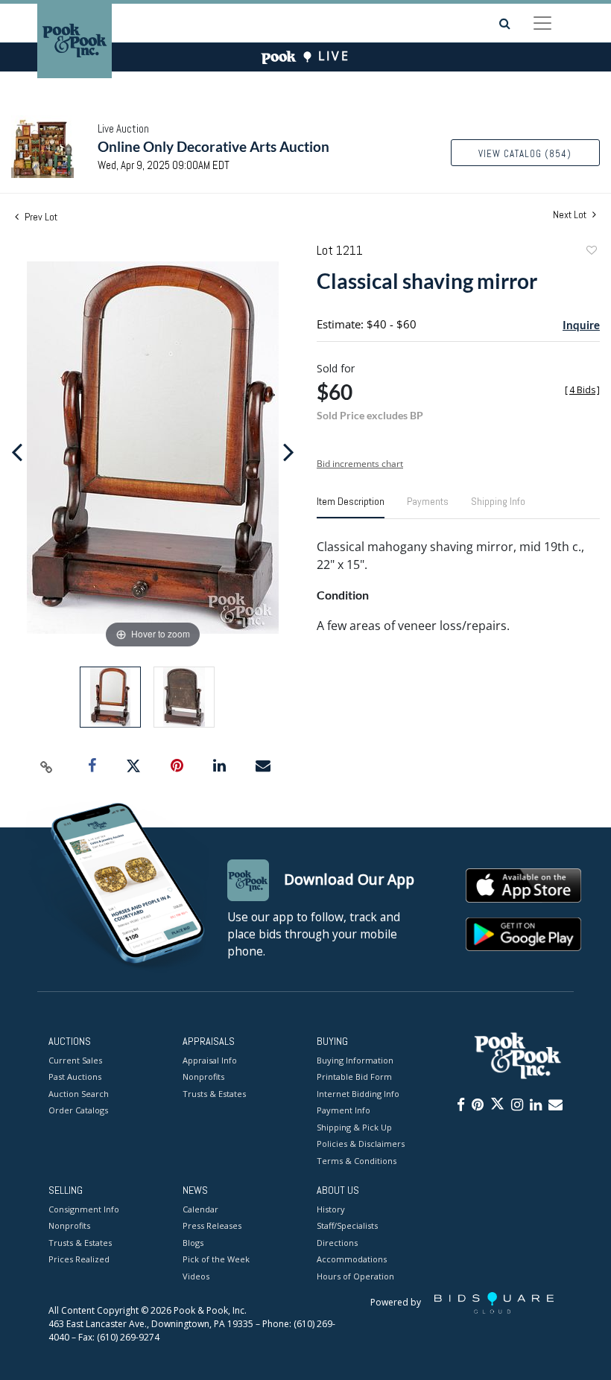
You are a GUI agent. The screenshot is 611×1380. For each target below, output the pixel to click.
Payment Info (343, 1110)
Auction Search (78, 1093)
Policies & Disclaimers (361, 1143)
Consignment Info (83, 1209)
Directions (337, 1242)
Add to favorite (591, 252)
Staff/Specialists (347, 1225)
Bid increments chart (360, 463)
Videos (196, 1276)
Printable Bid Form (354, 1076)
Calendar (200, 1209)
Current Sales (75, 1060)
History (331, 1209)
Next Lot (571, 215)
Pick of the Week (216, 1259)
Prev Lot (39, 216)
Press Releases (212, 1225)
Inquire (581, 324)
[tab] (350, 507)
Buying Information (355, 1060)
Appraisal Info (210, 1060)
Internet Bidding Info (358, 1093)
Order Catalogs (78, 1110)
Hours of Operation (355, 1276)
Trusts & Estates (214, 1093)
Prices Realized (79, 1259)
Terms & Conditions (356, 1160)
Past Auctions (74, 1076)
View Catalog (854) (525, 153)
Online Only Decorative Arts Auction (213, 146)
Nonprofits (203, 1076)
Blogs (193, 1242)
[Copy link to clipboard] (47, 766)
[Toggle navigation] (542, 23)
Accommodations (352, 1259)
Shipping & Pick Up (354, 1127)
